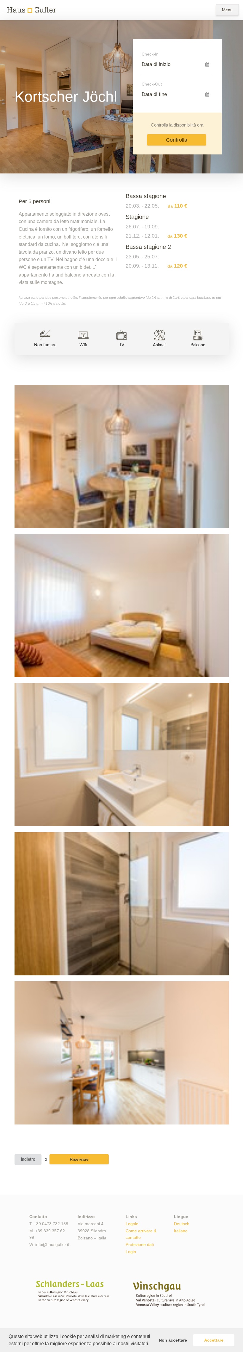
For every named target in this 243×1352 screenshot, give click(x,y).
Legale (132, 1224)
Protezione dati (140, 1244)
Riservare (79, 1159)
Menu (227, 9)
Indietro (28, 1159)
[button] (151, 1344)
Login (131, 1252)
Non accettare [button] (173, 1340)
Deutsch (181, 1224)
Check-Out (152, 84)
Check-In (150, 54)
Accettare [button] (213, 1340)
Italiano (181, 1231)
